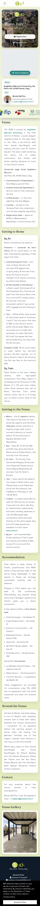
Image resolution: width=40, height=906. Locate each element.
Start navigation (22, 73)
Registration (21, 37)
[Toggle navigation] (5, 3)
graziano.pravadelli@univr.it (19, 880)
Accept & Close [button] (20, 902)
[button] (5, 832)
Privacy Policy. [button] (9, 897)
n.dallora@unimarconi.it (23, 102)
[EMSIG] (12, 112)
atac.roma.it (12, 530)
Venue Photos (21, 43)
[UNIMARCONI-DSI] (28, 112)
